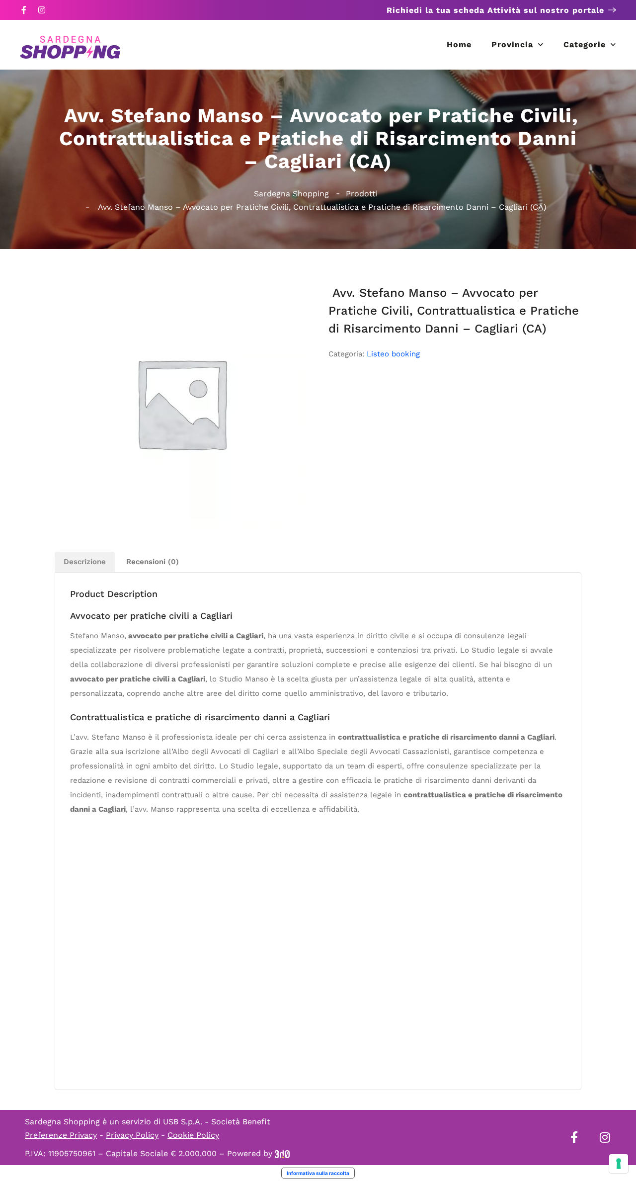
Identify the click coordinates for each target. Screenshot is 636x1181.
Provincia (512, 44)
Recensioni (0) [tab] (152, 561)
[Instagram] (42, 10)
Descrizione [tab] (85, 561)
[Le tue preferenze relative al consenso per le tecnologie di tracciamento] (618, 1163)
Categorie (584, 44)
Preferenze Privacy (61, 1135)
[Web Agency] (282, 1153)
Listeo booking (393, 353)
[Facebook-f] (24, 10)
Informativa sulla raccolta (318, 1173)
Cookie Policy (193, 1135)
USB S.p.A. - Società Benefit (216, 1121)
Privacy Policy (132, 1135)
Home (459, 44)
